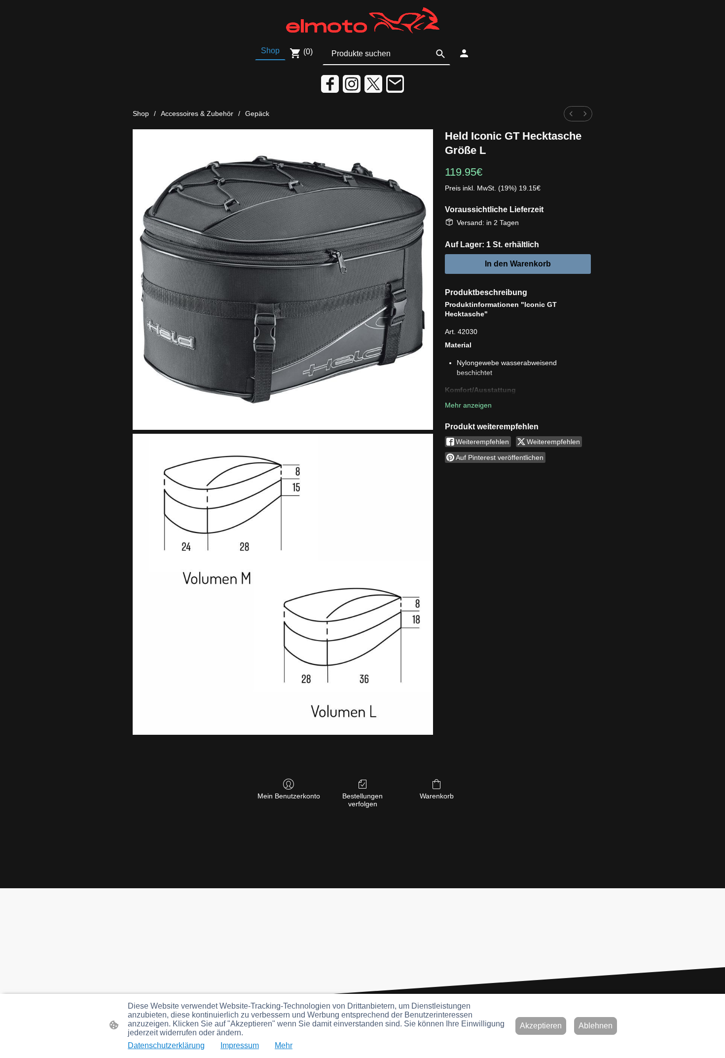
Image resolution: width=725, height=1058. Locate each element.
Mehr (283, 1045)
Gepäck (257, 113)
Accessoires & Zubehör (197, 113)
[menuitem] (571, 114)
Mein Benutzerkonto (288, 796)
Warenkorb (437, 796)
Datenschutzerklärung (166, 1045)
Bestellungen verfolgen (362, 800)
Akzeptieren (541, 1025)
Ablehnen (596, 1025)
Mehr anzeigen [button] (468, 405)
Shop (141, 113)
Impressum (239, 1045)
